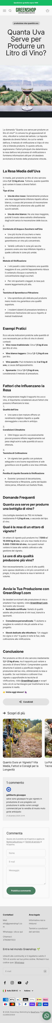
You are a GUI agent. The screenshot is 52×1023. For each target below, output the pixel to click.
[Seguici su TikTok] (27, 983)
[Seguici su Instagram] (12, 983)
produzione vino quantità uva (26, 23)
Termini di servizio (32, 842)
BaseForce (35, 1012)
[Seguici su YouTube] (20, 983)
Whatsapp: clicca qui (13, 931)
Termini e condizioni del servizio (38, 930)
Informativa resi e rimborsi (37, 922)
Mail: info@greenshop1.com (12, 923)
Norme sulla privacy (14, 842)
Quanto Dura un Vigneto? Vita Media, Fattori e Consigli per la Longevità (20, 766)
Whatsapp (19, 962)
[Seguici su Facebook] (5, 983)
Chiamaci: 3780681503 (9, 938)
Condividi (28, 702)
